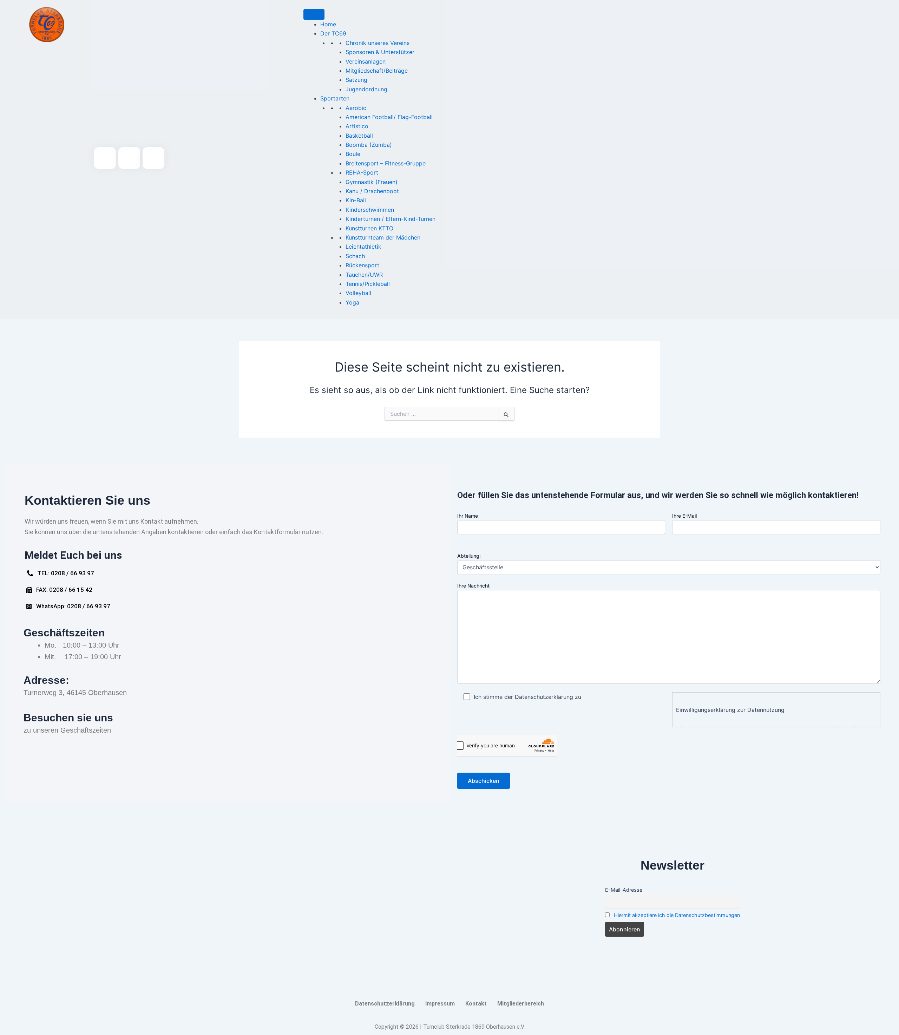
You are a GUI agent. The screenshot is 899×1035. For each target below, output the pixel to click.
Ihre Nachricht (473, 586)
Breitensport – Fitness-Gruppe (386, 163)
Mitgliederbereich (520, 1003)
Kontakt (476, 1003)
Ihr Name (467, 516)
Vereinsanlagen (366, 61)
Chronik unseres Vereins (377, 42)
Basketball (359, 135)
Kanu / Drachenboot (372, 191)
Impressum (440, 1003)
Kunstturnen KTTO (369, 228)
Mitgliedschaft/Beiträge (377, 70)
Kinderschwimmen (370, 209)
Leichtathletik (363, 246)
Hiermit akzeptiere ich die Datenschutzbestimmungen (677, 915)
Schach (355, 256)
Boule (353, 153)
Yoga (352, 302)
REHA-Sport (362, 172)
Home (328, 24)
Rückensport (362, 265)
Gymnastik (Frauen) (372, 181)
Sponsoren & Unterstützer (380, 51)
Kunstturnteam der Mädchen (383, 237)
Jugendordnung (366, 89)
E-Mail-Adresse (623, 890)
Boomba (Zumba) (369, 144)
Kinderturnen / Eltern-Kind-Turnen (390, 218)
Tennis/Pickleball (368, 283)
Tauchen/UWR (364, 274)
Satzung (356, 79)
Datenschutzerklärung (385, 1003)
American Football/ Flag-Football (389, 116)
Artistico (357, 126)
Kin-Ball (356, 200)
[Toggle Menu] (313, 14)
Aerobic (356, 107)
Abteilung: (469, 556)
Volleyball (358, 292)
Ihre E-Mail (684, 516)
